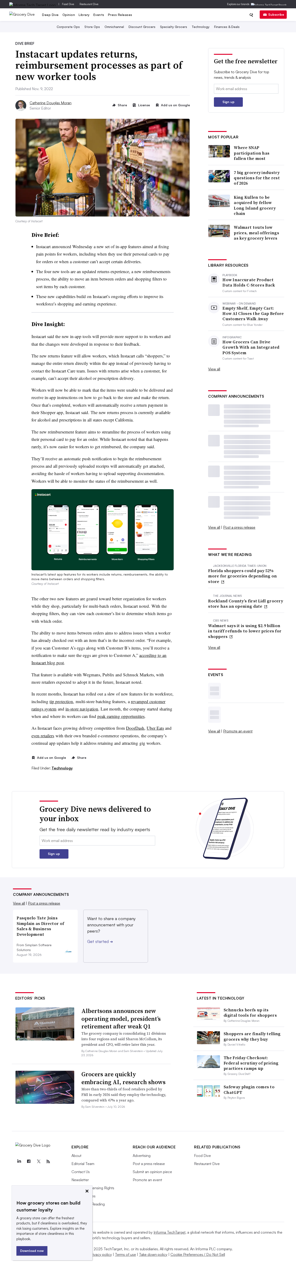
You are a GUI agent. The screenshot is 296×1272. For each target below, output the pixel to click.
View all (214, 369)
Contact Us (80, 1171)
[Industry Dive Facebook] (29, 1161)
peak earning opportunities (121, 716)
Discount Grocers (142, 27)
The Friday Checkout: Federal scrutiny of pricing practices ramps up (251, 1063)
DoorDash (135, 728)
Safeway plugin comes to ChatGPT (249, 1089)
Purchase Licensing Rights (92, 1188)
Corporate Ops (68, 27)
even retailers (42, 735)
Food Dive (68, 4)
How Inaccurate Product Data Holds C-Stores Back (248, 282)
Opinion (68, 15)
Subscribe (276, 14)
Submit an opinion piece (152, 1171)
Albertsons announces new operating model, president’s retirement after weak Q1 (121, 1019)
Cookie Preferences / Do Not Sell (197, 1254)
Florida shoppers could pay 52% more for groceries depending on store (242, 576)
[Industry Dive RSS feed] (48, 1161)
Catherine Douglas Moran (50, 103)
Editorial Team (82, 1163)
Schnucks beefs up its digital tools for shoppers (250, 1012)
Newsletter (80, 1179)
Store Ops (92, 27)
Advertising (142, 1155)
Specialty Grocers (173, 27)
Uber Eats (155, 728)
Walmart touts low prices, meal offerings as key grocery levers (256, 233)
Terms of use (125, 1254)
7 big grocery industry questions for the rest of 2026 (257, 178)
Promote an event (238, 731)
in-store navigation (81, 709)
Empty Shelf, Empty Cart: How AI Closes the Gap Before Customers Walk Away (253, 313)
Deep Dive (50, 15)
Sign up (228, 102)
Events (98, 15)
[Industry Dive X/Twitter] (38, 1161)
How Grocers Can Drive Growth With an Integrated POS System (251, 347)
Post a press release (239, 527)
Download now (32, 1251)
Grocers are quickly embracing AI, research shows (123, 1078)
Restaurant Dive (89, 4)
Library (84, 15)
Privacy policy (100, 1254)
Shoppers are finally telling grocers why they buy (252, 1036)
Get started (100, 941)
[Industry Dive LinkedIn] (19, 1161)
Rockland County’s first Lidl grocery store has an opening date (245, 603)
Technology (201, 27)
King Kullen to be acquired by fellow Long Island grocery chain (255, 205)
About (76, 1155)
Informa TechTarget (169, 1232)
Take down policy (153, 1254)
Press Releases (120, 15)
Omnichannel (114, 27)
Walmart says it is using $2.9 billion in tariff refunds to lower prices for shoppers (244, 631)
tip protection (61, 701)
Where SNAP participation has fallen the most (251, 153)
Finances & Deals (227, 27)
